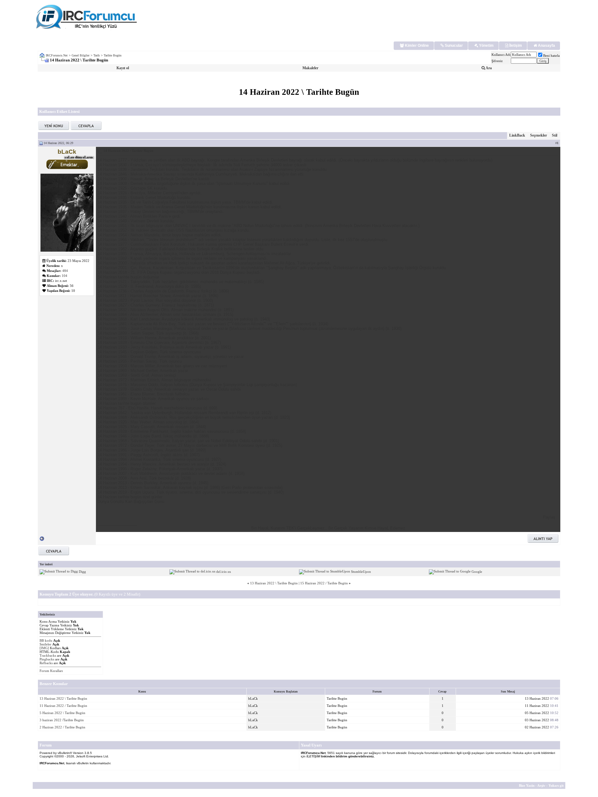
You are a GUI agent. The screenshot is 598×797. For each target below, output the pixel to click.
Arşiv (541, 785)
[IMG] (44, 648)
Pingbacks (47, 659)
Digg (82, 571)
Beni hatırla (551, 55)
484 (65, 271)
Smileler (45, 644)
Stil (554, 135)
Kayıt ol (122, 68)
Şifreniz (497, 61)
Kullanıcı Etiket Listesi (59, 111)
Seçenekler (538, 135)
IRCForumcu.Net (57, 55)
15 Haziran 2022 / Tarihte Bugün (324, 583)
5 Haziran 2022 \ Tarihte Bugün (62, 713)
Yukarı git (556, 785)
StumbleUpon (361, 571)
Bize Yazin (526, 785)
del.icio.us (223, 571)
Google (477, 571)
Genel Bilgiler (80, 55)
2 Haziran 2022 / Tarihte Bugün (62, 727)
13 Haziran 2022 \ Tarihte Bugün (274, 583)
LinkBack (517, 135)
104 (64, 276)
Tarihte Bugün (112, 55)
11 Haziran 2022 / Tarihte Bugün (63, 706)
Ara (488, 68)
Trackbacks (48, 655)
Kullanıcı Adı (500, 54)
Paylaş (549, 517)
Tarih (96, 55)
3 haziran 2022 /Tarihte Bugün (62, 720)
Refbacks (46, 663)
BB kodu (46, 640)
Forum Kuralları (51, 671)
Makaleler (310, 68)
